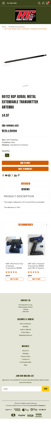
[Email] (6, 175)
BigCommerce (18, 405)
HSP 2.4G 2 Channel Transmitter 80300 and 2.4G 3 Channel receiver (36, 267)
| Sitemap (33, 403)
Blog (25, 365)
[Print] (9, 175)
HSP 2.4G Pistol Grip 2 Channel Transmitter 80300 (14, 266)
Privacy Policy (25, 356)
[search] (38, 3)
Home (4, 27)
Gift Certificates (25, 324)
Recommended (25, 225)
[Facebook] (3, 175)
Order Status (25, 332)
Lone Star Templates (37, 405)
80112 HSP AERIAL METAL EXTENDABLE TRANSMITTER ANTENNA (26, 29)
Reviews (25, 189)
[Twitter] (12, 175)
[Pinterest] (18, 175)
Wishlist (25, 326)
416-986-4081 (12, 3)
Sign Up (28, 329)
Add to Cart (14, 279)
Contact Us (25, 359)
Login (22, 329)
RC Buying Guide (25, 362)
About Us (25, 351)
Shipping (25, 353)
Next (46, 225)
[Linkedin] (15, 175)
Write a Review (9, 131)
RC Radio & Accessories (17, 27)
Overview (25, 184)
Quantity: (6, 151)
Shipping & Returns (25, 335)
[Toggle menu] (3, 4)
